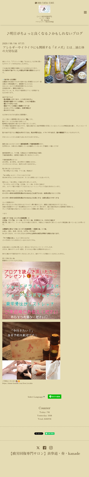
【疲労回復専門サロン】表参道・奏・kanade (44, 453)
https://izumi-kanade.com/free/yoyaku (17, 383)
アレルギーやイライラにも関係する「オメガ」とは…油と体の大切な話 (43, 49)
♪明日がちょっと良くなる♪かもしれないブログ (44, 33)
